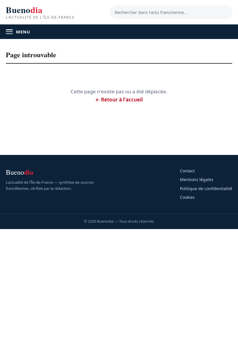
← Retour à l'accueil (119, 99)
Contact (187, 171)
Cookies (187, 197)
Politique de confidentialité (206, 188)
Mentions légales (196, 179)
